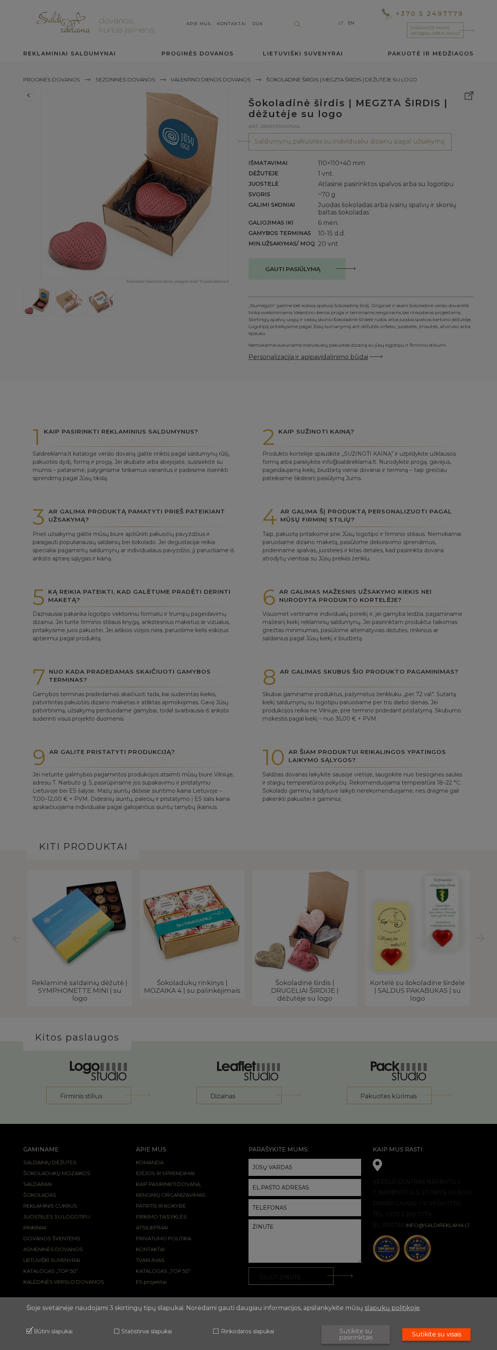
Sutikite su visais (436, 1334)
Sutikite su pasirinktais (356, 1334)
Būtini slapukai (53, 1332)
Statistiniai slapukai (147, 1332)
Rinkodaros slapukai (247, 1332)
